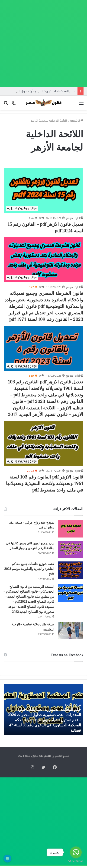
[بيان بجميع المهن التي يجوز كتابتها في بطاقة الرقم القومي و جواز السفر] (70, 549)
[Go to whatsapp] (76, 852)
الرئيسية (75, 120)
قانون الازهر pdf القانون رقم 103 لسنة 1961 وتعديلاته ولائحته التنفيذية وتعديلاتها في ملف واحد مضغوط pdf (44, 483)
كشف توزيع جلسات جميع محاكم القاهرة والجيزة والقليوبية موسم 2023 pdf (29, 569)
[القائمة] (81, 104)
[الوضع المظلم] (14, 104)
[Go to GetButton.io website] (75, 861)
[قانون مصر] (43, 102)
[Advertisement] (43, 43)
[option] (43, 709)
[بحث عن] (5, 104)
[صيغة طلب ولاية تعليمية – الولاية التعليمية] (70, 630)
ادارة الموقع (73, 218)
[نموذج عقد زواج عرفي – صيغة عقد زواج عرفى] (70, 529)
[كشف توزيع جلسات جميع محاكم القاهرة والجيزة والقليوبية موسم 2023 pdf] (70, 570)
